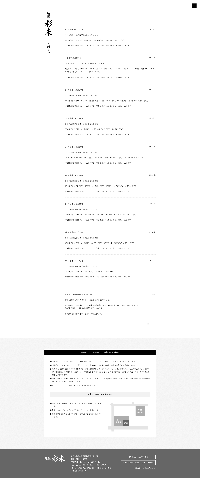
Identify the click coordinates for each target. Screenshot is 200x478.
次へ (148, 324)
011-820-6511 (81, 459)
